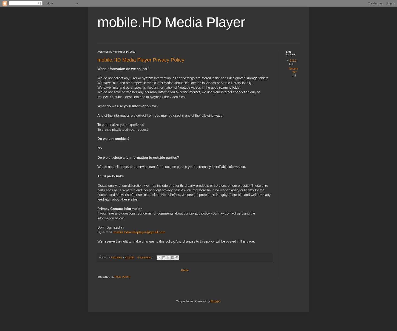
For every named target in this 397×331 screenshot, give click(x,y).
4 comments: (145, 257)
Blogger (215, 301)
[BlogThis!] (164, 257)
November (293, 70)
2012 (293, 60)
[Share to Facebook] (172, 257)
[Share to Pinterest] (177, 257)
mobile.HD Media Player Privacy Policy (140, 60)
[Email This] (159, 257)
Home (185, 270)
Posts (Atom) (122, 276)
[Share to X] (168, 257)
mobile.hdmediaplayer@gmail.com (139, 232)
